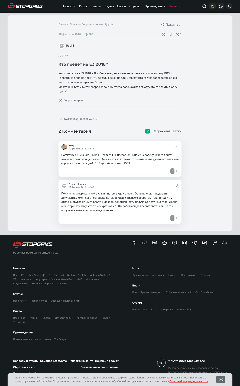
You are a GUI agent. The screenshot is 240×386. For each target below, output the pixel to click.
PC (22, 275)
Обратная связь (24, 367)
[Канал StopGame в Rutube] (184, 243)
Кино (35, 283)
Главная (63, 24)
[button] (63, 171)
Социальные (20, 283)
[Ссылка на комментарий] (177, 147)
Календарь (158, 275)
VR (14, 279)
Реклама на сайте (81, 361)
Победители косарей (178, 292)
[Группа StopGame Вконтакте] (154, 243)
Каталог (172, 275)
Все (15, 275)
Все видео (19, 317)
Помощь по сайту (107, 361)
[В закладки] (170, 34)
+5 (195, 292)
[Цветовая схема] (212, 6)
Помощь (175, 6)
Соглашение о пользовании (99, 367)
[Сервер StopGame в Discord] (224, 243)
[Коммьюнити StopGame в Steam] (204, 243)
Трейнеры (60, 339)
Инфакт (105, 317)
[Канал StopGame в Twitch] (214, 243)
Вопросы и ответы (92, 24)
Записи (155, 309)
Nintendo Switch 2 (99, 275)
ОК (221, 379)
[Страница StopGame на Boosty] (134, 243)
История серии (64, 317)
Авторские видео (87, 317)
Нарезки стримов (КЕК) (177, 309)
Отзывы (205, 275)
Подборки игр (71, 300)
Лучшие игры (140, 275)
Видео (109, 6)
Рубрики (34, 317)
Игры (83, 6)
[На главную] (25, 6)
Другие (109, 24)
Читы (48, 339)
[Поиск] (204, 6)
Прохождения (155, 6)
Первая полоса (38, 300)
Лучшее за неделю (151, 292)
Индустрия (41, 279)
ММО (79, 279)
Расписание (139, 309)
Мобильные (92, 279)
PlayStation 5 (56, 275)
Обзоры (55, 300)
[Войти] (229, 6)
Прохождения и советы (27, 339)
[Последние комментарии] (221, 6)
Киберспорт (48, 283)
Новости (69, 6)
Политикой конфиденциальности (188, 381)
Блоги (121, 6)
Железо (63, 283)
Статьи (95, 6)
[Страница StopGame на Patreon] (144, 243)
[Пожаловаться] (163, 34)
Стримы (135, 6)
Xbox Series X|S (36, 275)
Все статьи (19, 300)
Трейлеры (19, 322)
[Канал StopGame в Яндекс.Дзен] (164, 243)
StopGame (207, 292)
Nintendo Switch (76, 275)
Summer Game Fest (62, 279)
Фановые (25, 279)
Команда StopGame (53, 361)
